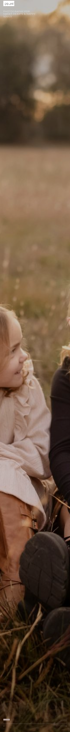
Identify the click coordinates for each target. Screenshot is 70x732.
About (61, 3)
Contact (65, 3)
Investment (62, 3)
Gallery (64, 3)
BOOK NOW (66, 3)
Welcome (59, 3)
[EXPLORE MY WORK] (6, 719)
